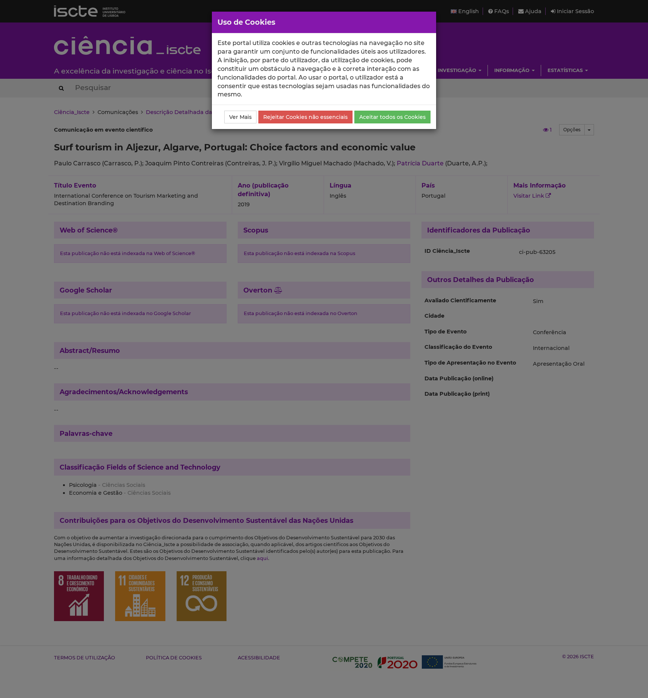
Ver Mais (240, 117)
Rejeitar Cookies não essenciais (305, 117)
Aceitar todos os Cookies (392, 117)
